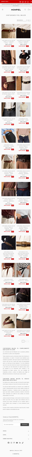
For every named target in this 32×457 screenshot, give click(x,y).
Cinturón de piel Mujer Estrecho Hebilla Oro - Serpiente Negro (8, 68)
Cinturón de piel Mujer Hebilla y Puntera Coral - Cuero (8, 42)
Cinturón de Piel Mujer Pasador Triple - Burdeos (8, 332)
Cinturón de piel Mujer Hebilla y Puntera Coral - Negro (23, 42)
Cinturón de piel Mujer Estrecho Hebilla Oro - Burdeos (8, 94)
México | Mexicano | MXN (16, 450)
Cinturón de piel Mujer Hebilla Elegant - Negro (8, 120)
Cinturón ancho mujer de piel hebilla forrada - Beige (23, 146)
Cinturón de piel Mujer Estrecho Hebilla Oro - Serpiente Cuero (23, 68)
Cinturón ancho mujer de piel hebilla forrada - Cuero (8, 172)
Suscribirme (24, 424)
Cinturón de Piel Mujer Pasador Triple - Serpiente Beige (23, 306)
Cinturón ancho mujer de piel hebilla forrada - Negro (23, 227)
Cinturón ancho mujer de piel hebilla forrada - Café (8, 227)
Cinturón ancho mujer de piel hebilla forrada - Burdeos (23, 200)
